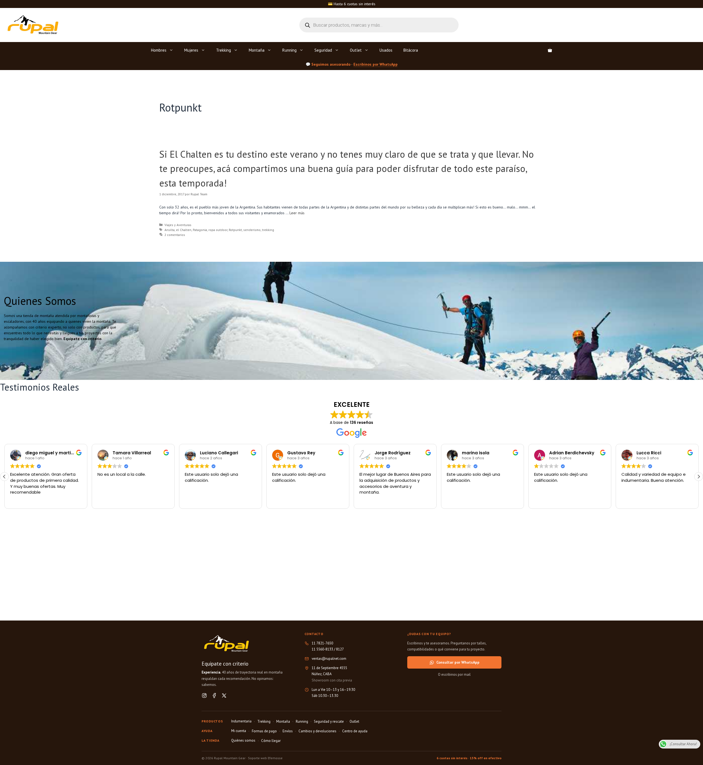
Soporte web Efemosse (265, 758)
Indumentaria (241, 721)
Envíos (288, 731)
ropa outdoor (217, 230)
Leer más (297, 212)
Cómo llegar (271, 740)
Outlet (356, 50)
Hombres (158, 50)
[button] (698, 476)
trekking (268, 230)
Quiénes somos (243, 740)
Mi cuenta (238, 730)
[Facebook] (214, 695)
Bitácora (410, 50)
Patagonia (200, 230)
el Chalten (183, 230)
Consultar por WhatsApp (457, 662)
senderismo (252, 230)
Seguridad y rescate (329, 721)
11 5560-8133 (322, 649)
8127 (340, 649)
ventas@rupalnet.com (329, 658)
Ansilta (169, 230)
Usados (386, 50)
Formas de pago (264, 731)
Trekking (223, 50)
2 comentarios (174, 235)
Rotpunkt (235, 230)
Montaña (256, 50)
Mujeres (191, 50)
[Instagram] (204, 695)
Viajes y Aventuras (177, 225)
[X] (224, 695)
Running (289, 50)
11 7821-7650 (322, 643)
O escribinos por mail (454, 674)
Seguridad (323, 50)
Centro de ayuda (354, 731)
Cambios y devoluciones (317, 731)
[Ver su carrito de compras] (549, 50)
